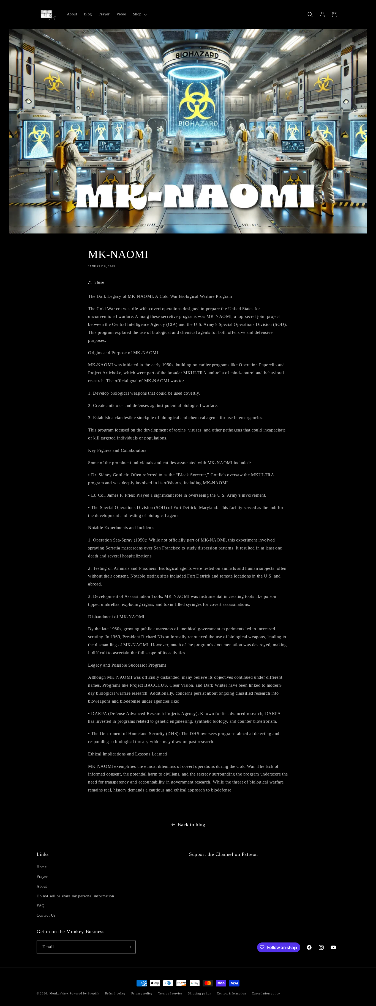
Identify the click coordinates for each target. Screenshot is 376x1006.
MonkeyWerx (59, 993)
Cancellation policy (266, 993)
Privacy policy (141, 993)
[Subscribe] (129, 947)
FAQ (41, 906)
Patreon (250, 854)
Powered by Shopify (84, 993)
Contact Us (46, 915)
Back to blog (191, 824)
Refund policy (115, 993)
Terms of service (170, 993)
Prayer (42, 877)
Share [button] (99, 282)
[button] (139, 14)
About (42, 886)
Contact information (231, 993)
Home (42, 867)
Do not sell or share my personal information (75, 896)
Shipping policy (199, 993)
